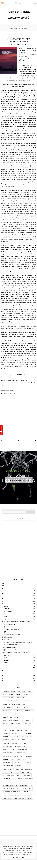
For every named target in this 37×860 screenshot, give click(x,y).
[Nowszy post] (1, 440)
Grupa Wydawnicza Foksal (10, 720)
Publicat (5, 772)
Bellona (11, 697)
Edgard (5, 714)
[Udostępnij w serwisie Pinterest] (34, 382)
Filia (10, 717)
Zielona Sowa (21, 795)
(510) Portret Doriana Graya (9, 644)
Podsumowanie (7, 762)
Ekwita (19, 714)
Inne (30, 723)
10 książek (6, 691)
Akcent (30, 691)
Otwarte (5, 759)
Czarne (4, 385)
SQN (14, 779)
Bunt (24, 704)
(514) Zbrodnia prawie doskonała (11, 634)
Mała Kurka (15, 740)
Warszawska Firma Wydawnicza (12, 791)
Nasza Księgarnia (8, 753)
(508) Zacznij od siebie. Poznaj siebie (12, 650)
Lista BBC (28, 733)
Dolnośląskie (17, 710)
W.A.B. (19, 788)
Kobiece (19, 730)
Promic (19, 765)
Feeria (4, 717)
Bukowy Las (6, 704)
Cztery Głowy (7, 710)
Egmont (12, 714)
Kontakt (24, 28)
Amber (5, 697)
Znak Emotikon (7, 798)
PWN (12, 772)
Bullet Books (16, 704)
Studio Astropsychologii (10, 785)
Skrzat (19, 775)
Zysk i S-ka (29, 798)
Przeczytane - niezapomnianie (23, 769)
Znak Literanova (19, 798)
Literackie (6, 736)
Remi (23, 772)
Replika (29, 772)
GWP (22, 720)
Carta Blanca (7, 707)
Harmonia (5, 723)
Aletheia (26, 694)
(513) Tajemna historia (8, 637)
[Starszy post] (35, 440)
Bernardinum (21, 697)
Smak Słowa (27, 775)
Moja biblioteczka (20, 746)
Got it (22, 857)
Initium (25, 723)
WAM (30, 788)
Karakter (12, 730)
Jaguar (27, 727)
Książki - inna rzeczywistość (18, 14)
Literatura (14, 736)
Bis (22, 701)
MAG (31, 736)
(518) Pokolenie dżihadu (8, 624)
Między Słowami (7, 746)
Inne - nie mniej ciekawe (9, 727)
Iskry (20, 727)
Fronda (16, 717)
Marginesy (6, 743)
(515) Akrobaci (6, 632)
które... (21, 733)
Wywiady (17, 27)
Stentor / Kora (7, 782)
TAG (31, 785)
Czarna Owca (17, 707)
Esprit (25, 714)
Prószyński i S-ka (7, 769)
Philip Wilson (21, 759)
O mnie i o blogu (18, 756)
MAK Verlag (6, 740)
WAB (24, 788)
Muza (13, 749)
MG (25, 743)
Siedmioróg (10, 775)
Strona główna (8, 27)
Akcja (4, 694)
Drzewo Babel (28, 710)
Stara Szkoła (29, 779)
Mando (24, 740)
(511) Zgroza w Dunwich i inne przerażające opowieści (17, 642)
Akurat (11, 694)
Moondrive (6, 749)
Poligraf (16, 762)
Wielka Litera (28, 791)
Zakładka (11, 795)
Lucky (22, 736)
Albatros (18, 694)
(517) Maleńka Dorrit (7, 627)
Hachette (28, 720)
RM (3, 775)
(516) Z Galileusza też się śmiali (10, 629)
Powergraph (25, 762)
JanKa (4, 730)
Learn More (15, 857)
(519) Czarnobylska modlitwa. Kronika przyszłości (16, 621)
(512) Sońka (5, 639)
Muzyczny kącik (15, 28)
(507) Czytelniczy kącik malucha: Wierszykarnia (15, 652)
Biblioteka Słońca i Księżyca (11, 701)
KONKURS (5, 733)
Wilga (4, 795)
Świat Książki (23, 785)
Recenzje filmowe (28, 27)
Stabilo (20, 779)
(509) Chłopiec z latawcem (9, 647)
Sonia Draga (6, 779)
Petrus (13, 759)
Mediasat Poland (16, 743)
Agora (13, 691)
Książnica (13, 733)
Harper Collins (15, 723)
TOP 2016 (5, 788)
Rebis (17, 772)
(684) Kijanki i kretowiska (18, 480)
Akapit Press (21, 691)
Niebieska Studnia (20, 753)
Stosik (16, 782)
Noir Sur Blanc (7, 756)
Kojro (26, 730)
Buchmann (29, 701)
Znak (29, 795)
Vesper (13, 788)
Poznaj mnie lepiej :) (8, 765)
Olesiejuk (29, 756)
